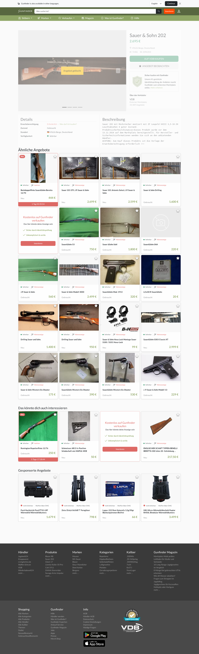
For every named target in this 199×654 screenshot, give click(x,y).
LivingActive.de (24, 562)
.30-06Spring (132, 559)
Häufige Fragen (89, 627)
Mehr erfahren (156, 87)
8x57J (129, 567)
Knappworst (23, 559)
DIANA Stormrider (53, 570)
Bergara (75, 570)
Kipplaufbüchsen (106, 559)
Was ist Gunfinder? (114, 18)
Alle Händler (23, 622)
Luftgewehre (105, 564)
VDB (132, 99)
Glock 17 (49, 562)
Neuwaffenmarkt (25, 633)
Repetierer (104, 556)
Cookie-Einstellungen (92, 622)
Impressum (88, 625)
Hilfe (136, 18)
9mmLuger (131, 570)
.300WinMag (132, 562)
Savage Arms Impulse (54, 573)
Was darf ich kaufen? (68, 124)
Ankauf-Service (57, 625)
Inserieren (169, 11)
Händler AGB (88, 616)
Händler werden (57, 616)
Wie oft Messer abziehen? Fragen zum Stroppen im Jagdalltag (164, 579)
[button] (178, 11)
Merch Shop (56, 639)
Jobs (52, 630)
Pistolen (103, 567)
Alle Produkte (24, 619)
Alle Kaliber (23, 625)
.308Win (130, 556)
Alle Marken (23, 613)
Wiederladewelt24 (26, 570)
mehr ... (21, 573)
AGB (85, 613)
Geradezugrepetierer (108, 570)
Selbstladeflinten (106, 562)
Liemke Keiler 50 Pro (54, 564)
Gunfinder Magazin (59, 627)
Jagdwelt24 (23, 556)
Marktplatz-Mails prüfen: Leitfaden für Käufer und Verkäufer (164, 559)
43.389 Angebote (137, 105)
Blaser (75, 562)
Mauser (75, 556)
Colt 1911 (49, 567)
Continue (171, 3)
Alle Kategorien (24, 616)
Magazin (89, 18)
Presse (53, 636)
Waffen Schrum (24, 564)
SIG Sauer (76, 559)
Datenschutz (88, 619)
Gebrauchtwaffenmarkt (28, 636)
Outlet (21, 630)
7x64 (129, 564)
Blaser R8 (49, 556)
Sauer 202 (49, 559)
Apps (53, 633)
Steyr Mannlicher (79, 564)
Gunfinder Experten (59, 622)
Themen (21, 627)
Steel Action (77, 567)
